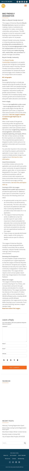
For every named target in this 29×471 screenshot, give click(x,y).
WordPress (20, 467)
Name (4, 343)
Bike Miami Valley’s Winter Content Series (14, 432)
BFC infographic (7, 77)
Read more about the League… (11, 308)
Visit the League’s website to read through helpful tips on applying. (13, 117)
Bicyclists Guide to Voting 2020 (11, 434)
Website (4, 353)
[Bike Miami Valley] (3, 6)
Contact (14, 458)
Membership (21, 458)
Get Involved (13, 455)
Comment (5, 326)
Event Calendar (22, 455)
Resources (7, 458)
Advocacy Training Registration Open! (13, 425)
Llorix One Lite (9, 467)
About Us (5, 455)
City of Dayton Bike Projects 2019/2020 (13, 436)
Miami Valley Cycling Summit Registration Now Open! (14, 428)
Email (4, 348)
